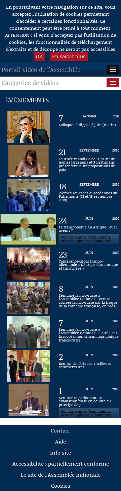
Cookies (60, 485)
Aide (60, 441)
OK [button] (39, 56)
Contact (60, 430)
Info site (60, 452)
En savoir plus (68, 56)
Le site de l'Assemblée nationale (60, 474)
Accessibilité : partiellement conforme (60, 463)
